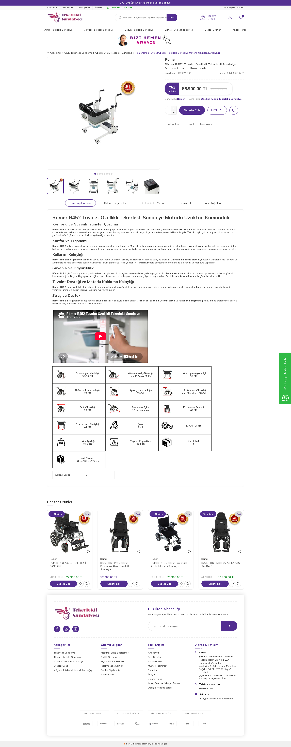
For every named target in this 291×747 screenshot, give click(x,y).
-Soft (127, 743)
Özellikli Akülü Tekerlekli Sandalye (113, 52)
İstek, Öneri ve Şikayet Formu (164, 683)
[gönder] (229, 626)
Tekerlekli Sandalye (64, 652)
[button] (95, 174)
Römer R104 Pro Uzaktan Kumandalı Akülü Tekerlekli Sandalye (114, 566)
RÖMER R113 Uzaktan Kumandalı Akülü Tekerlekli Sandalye (169, 564)
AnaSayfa (52, 7)
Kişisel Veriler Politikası (113, 661)
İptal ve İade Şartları (112, 665)
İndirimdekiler (155, 661)
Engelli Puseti (61, 665)
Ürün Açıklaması (80, 203)
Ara (172, 17)
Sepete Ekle (192, 110)
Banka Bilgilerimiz (110, 670)
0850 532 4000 (207, 688)
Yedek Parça (240, 29)
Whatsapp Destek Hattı (121, 7)
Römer (170, 59)
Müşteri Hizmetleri (157, 665)
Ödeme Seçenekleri (116, 203)
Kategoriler (84, 7)
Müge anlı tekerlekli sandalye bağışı (73, 670)
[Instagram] (75, 629)
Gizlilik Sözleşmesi (111, 657)
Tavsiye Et (190, 124)
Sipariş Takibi (155, 678)
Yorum (161, 203)
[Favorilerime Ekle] (88, 552)
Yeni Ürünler (154, 657)
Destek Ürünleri (213, 29)
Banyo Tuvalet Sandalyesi (179, 29)
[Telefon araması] (145, 40)
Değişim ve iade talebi (160, 687)
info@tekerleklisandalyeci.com (216, 698)
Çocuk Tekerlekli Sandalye (139, 29)
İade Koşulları (213, 203)
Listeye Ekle (173, 124)
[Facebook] (57, 629)
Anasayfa (55, 52)
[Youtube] (66, 629)
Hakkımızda (107, 674)
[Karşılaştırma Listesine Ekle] (80, 584)
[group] (103, 113)
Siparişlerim (68, 7)
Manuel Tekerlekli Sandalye (99, 29)
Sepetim (152, 670)
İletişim (98, 7)
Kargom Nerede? (235, 7)
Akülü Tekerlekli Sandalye (58, 29)
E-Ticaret (135, 743)
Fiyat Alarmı (206, 124)
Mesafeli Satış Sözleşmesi (115, 652)
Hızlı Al (217, 110)
